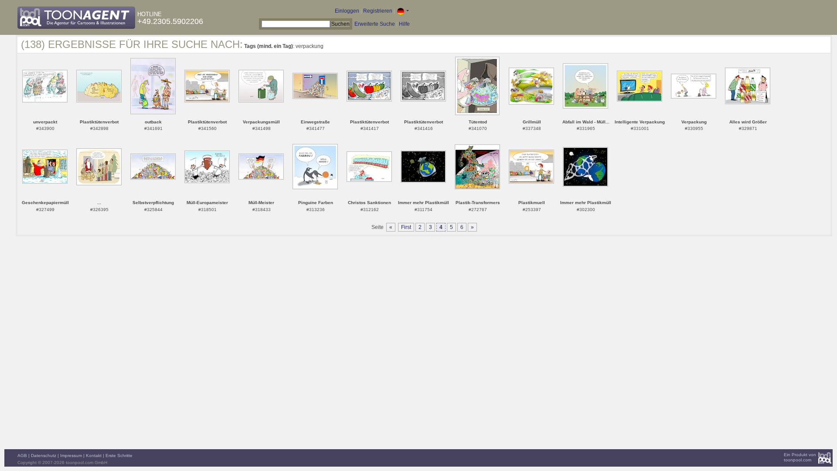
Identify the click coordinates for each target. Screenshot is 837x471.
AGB (22, 455)
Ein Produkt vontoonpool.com (800, 457)
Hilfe (404, 24)
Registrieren (377, 11)
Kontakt (94, 455)
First (406, 227)
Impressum (71, 455)
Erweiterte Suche (374, 24)
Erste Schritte (119, 455)
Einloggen (347, 11)
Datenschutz (43, 455)
